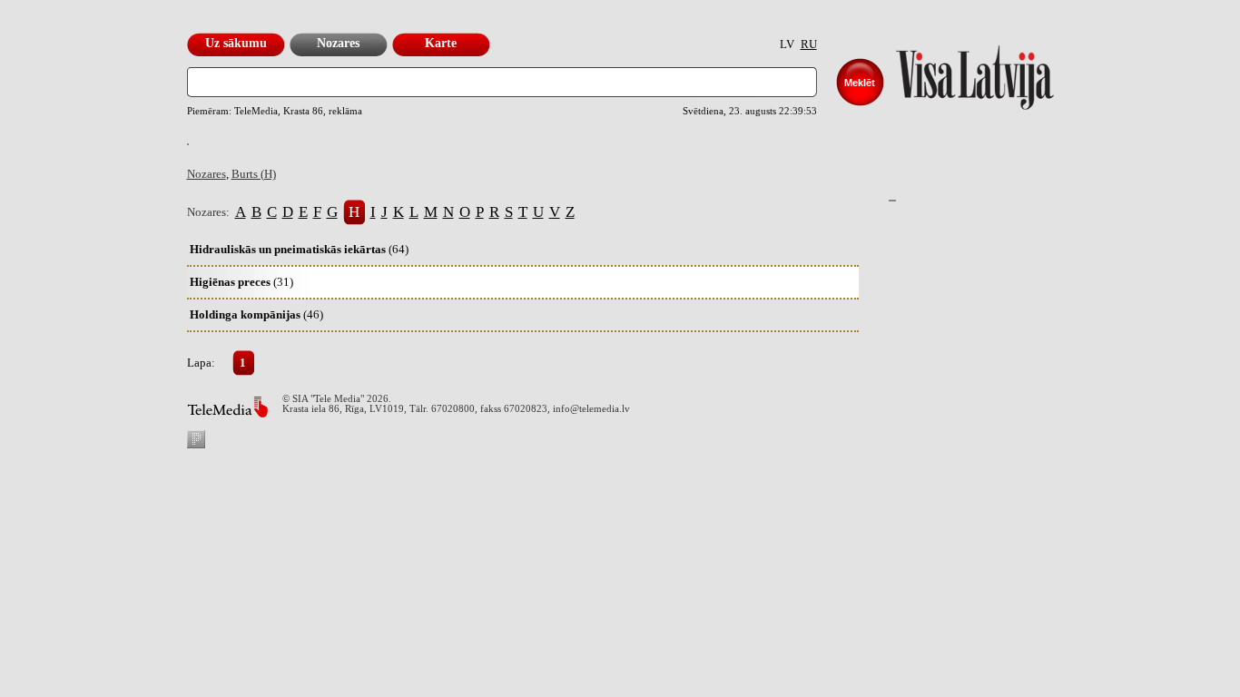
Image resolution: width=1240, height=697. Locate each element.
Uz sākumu (236, 43)
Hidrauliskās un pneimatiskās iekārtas (299, 249)
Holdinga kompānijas (256, 314)
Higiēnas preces (241, 282)
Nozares (338, 43)
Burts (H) (253, 174)
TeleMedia (227, 407)
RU (809, 44)
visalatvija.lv (952, 73)
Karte (441, 43)
